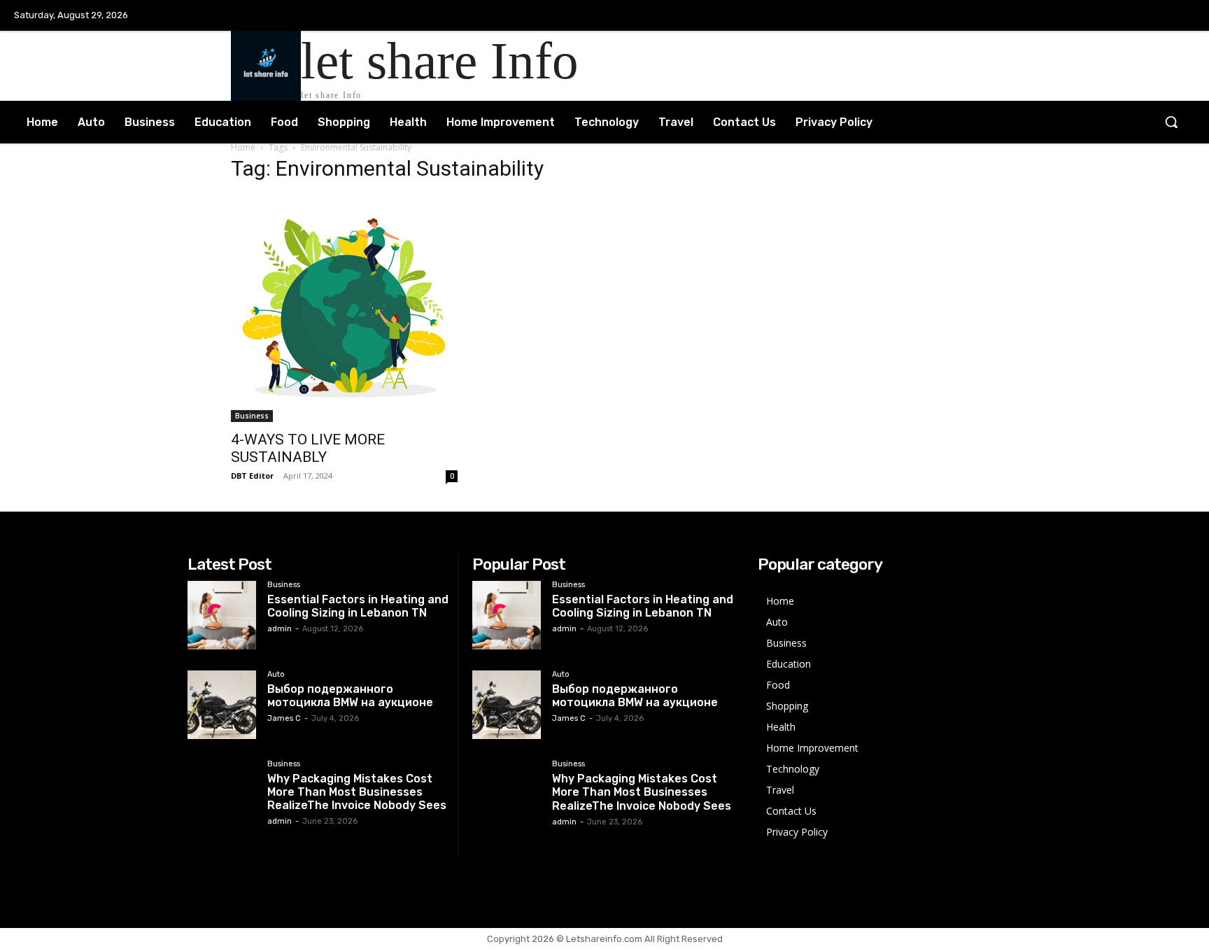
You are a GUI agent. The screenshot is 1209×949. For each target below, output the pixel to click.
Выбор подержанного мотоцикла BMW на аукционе (350, 695)
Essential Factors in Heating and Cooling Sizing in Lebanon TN (357, 606)
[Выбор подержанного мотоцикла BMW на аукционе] (222, 704)
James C (284, 718)
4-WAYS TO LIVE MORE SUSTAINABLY (308, 448)
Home (243, 147)
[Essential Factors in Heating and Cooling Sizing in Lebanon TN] (222, 615)
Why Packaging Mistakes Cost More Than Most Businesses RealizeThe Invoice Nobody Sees (356, 792)
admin (279, 628)
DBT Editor (252, 475)
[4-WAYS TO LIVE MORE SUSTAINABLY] (344, 308)
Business (252, 416)
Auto (276, 674)
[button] (1171, 122)
